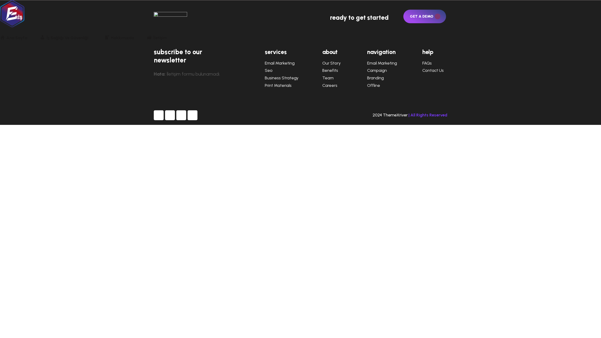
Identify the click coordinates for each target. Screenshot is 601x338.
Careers (329, 85)
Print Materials (278, 85)
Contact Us (433, 70)
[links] (300, 13)
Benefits (330, 70)
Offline (373, 85)
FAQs (427, 63)
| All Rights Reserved (427, 115)
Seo (269, 70)
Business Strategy (281, 78)
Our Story (331, 63)
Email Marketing (280, 63)
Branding (375, 78)
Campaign (377, 70)
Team (328, 78)
